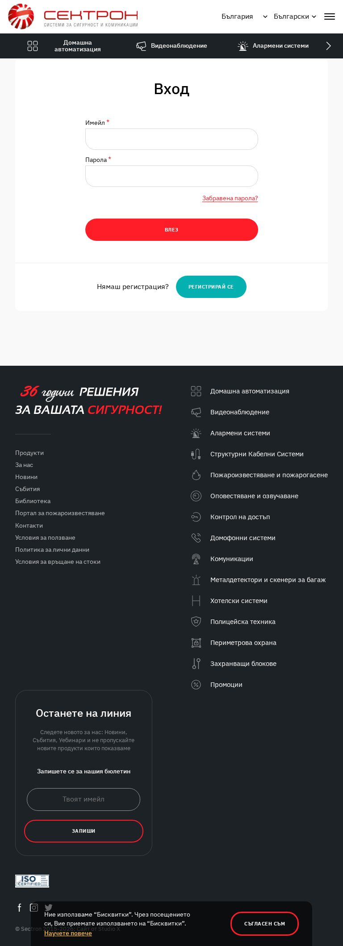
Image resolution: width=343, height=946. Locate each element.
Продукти (29, 453)
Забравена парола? (230, 198)
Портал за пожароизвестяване (60, 513)
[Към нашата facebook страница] (19, 907)
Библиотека (32, 501)
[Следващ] (328, 45)
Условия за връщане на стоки (57, 562)
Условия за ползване (45, 537)
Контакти (29, 525)
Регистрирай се (211, 287)
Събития (27, 489)
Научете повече (68, 933)
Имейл (97, 123)
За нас (24, 465)
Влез (172, 230)
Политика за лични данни (52, 549)
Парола (98, 160)
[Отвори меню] (330, 16)
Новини (26, 477)
